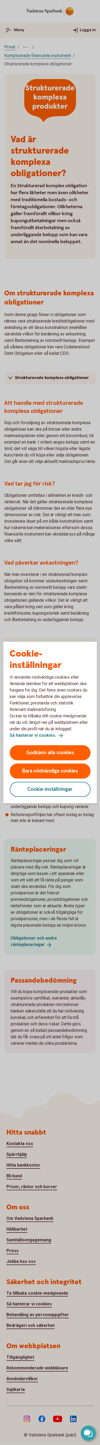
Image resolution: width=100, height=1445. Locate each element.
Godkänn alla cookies (50, 752)
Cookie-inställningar (50, 789)
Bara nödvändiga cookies (50, 770)
